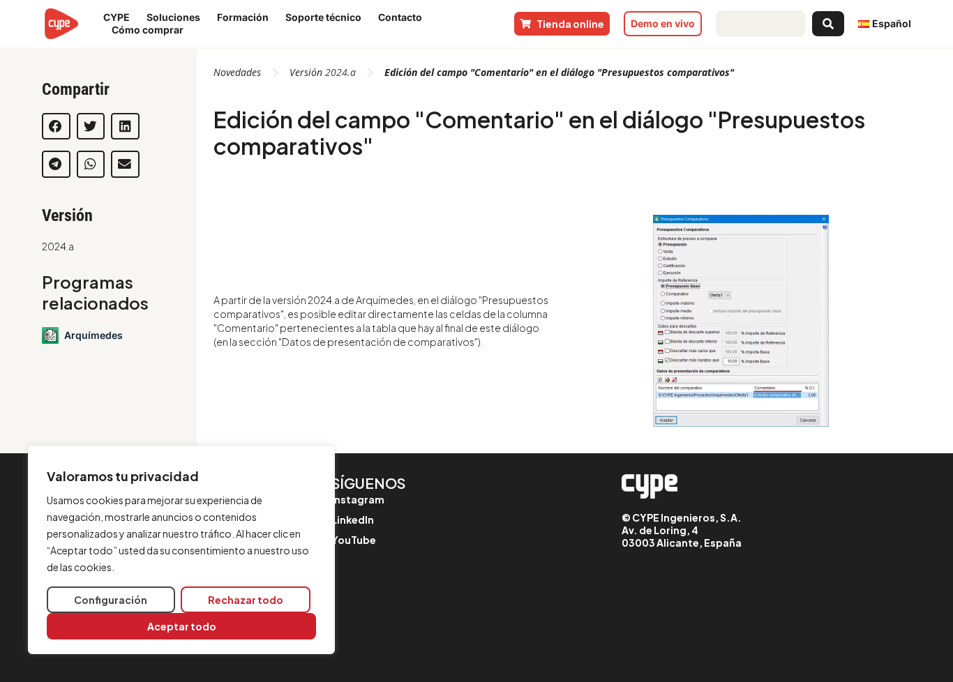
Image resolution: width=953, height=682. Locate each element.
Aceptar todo (181, 626)
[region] (181, 550)
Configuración (110, 599)
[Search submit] (828, 23)
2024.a (58, 246)
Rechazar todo (245, 599)
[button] (56, 126)
